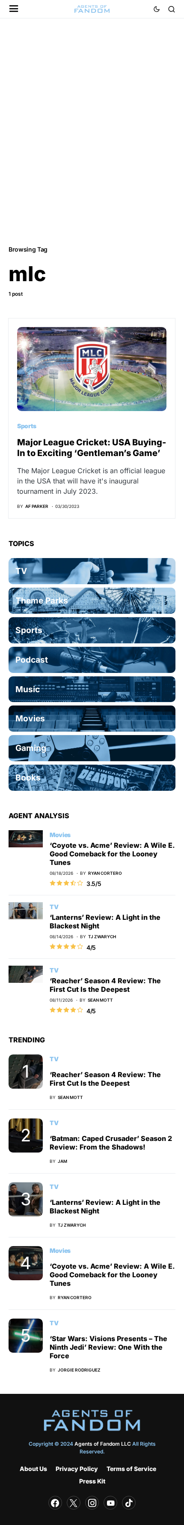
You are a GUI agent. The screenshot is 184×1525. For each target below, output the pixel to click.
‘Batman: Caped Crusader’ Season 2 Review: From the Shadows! (111, 1142)
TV (54, 906)
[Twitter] (73, 1502)
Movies (60, 834)
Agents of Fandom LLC (102, 1444)
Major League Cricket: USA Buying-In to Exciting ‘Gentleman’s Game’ (91, 447)
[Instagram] (92, 1502)
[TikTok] (129, 1502)
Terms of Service (131, 1468)
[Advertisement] (92, 131)
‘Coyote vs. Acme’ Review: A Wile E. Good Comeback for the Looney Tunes (112, 854)
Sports (26, 425)
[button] (14, 9)
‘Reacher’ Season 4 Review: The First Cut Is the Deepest (105, 985)
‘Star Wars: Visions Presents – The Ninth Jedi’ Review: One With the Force (108, 1347)
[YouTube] (110, 1502)
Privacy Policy (77, 1468)
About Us (33, 1468)
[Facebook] (55, 1502)
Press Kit (92, 1481)
